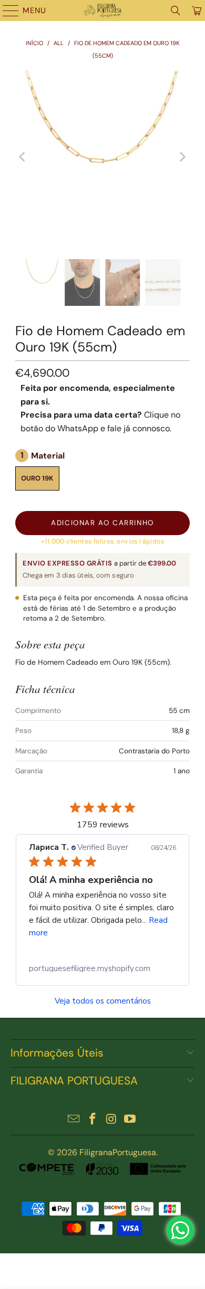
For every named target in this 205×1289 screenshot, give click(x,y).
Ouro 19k (37, 478)
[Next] (181, 156)
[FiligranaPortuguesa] (103, 10)
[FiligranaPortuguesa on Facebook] (92, 1120)
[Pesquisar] (175, 10)
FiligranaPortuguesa (117, 1152)
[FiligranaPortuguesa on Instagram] (111, 1120)
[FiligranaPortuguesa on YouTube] (130, 1120)
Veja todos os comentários (103, 1001)
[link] (102, 968)
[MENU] (6, 10)
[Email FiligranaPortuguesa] (74, 1120)
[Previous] (23, 156)
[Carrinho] (196, 10)
